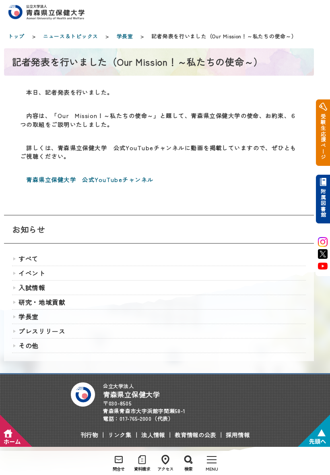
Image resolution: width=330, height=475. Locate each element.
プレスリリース (42, 331)
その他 (29, 345)
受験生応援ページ (323, 136)
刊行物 (89, 434)
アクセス (165, 469)
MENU (212, 469)
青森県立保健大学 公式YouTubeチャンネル (89, 179)
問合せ (119, 469)
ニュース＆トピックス (70, 36)
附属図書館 (323, 203)
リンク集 (120, 434)
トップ (16, 36)
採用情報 (238, 434)
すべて (29, 258)
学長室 (125, 36)
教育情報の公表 (195, 434)
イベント (32, 273)
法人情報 (153, 434)
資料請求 (142, 469)
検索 (188, 469)
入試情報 (32, 287)
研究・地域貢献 (42, 302)
